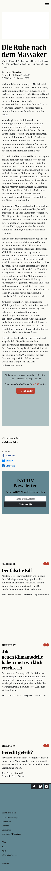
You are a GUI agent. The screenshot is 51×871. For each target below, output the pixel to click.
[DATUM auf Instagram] (46, 786)
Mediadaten (6, 822)
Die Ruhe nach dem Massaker (24, 51)
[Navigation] (47, 5)
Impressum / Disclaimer (11, 834)
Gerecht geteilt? (17, 752)
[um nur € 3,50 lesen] (46, 563)
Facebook (10, 455)
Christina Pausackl (14, 595)
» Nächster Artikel (10, 442)
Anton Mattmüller (14, 72)
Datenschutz (6, 830)
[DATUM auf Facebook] (34, 786)
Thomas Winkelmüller (16, 773)
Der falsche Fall (17, 570)
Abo (3, 847)
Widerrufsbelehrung (10, 855)
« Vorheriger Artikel (11, 438)
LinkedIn (10, 466)
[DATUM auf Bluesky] (40, 786)
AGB (4, 851)
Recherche (9, 564)
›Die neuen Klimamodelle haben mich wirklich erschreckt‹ (22, 659)
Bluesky (9, 460)
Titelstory (9, 645)
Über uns (5, 826)
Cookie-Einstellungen (10, 818)
